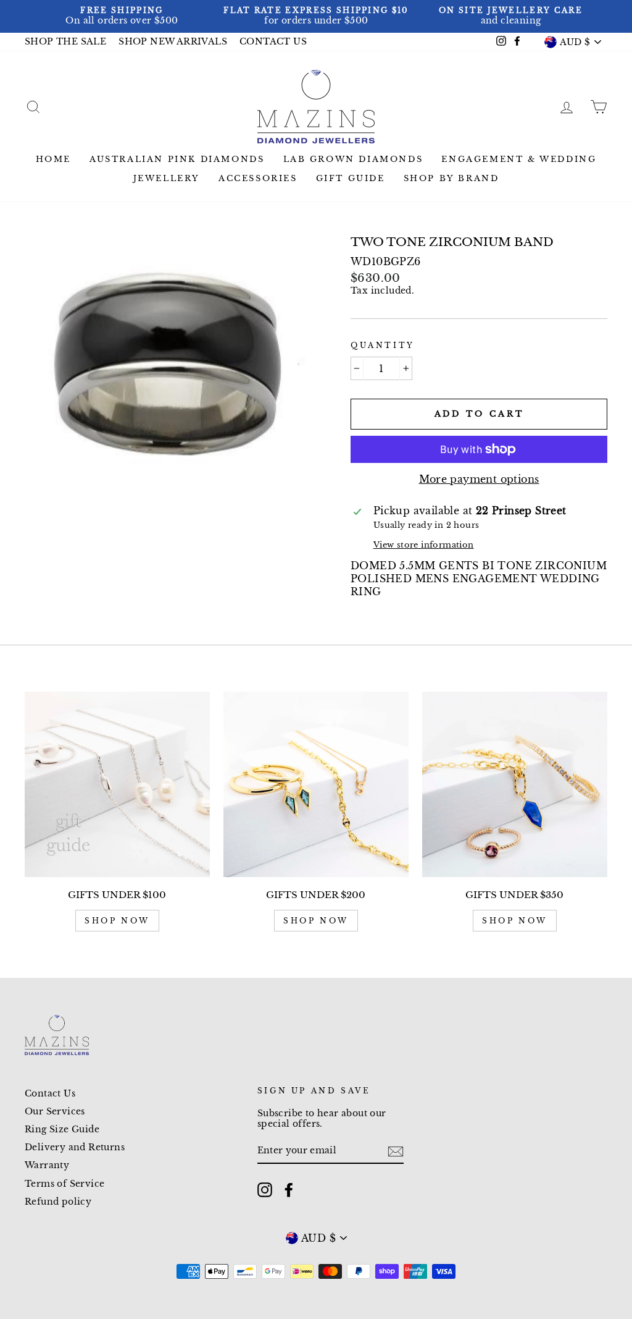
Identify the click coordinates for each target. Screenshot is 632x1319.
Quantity (383, 345)
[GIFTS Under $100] (117, 784)
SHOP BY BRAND (451, 178)
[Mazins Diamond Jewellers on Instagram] (264, 1189)
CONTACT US (273, 41)
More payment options (479, 479)
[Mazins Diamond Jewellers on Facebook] (288, 1189)
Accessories (257, 178)
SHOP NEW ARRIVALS (172, 41)
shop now (117, 920)
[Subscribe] (396, 1151)
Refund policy (58, 1202)
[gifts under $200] (316, 784)
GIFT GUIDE (350, 178)
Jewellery (166, 178)
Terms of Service (64, 1184)
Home (53, 159)
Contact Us (50, 1093)
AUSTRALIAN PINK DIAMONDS (176, 159)
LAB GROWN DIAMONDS (353, 159)
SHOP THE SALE (65, 41)
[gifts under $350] (514, 784)
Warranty (47, 1165)
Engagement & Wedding (518, 159)
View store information (423, 544)
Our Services (55, 1111)
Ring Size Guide (62, 1129)
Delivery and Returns (75, 1147)
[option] (122, 16)
